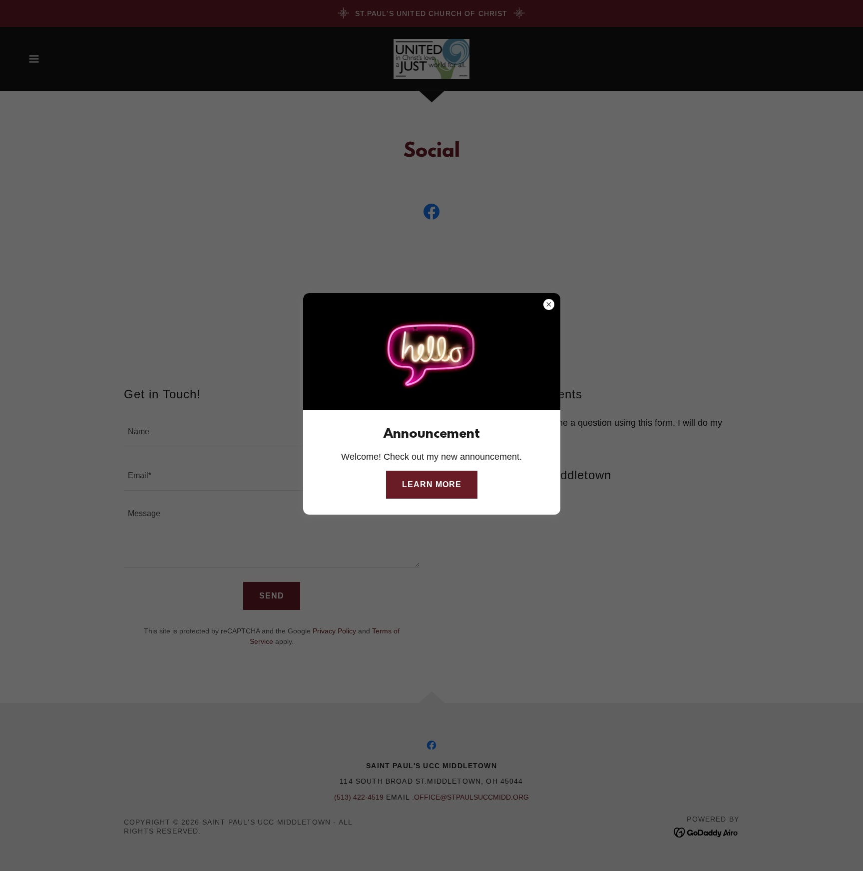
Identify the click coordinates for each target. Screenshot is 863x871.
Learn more (431, 484)
